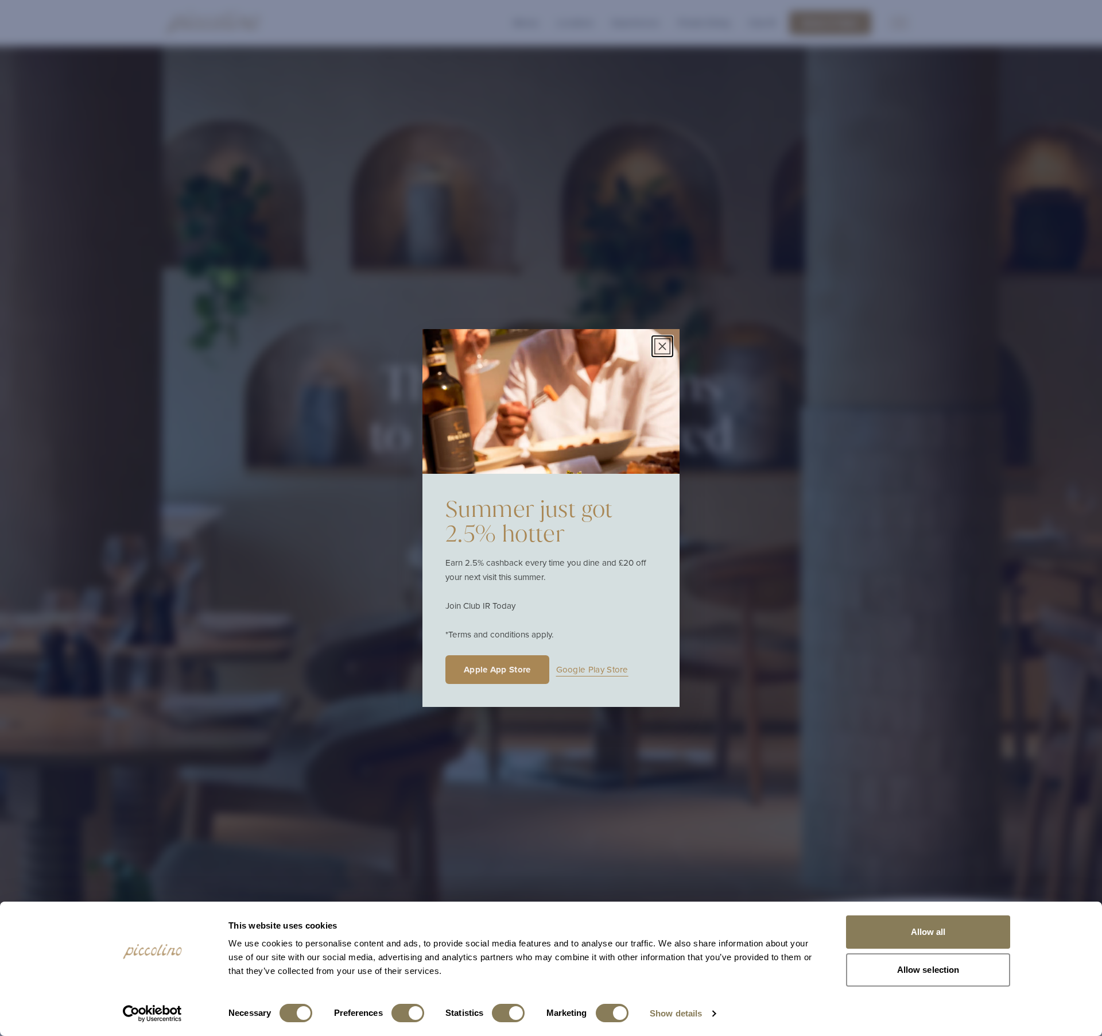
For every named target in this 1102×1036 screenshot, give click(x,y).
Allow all (928, 932)
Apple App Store (497, 669)
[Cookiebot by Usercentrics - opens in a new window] (152, 1013)
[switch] (407, 1013)
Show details (676, 1013)
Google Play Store (592, 669)
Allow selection (928, 970)
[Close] (662, 346)
